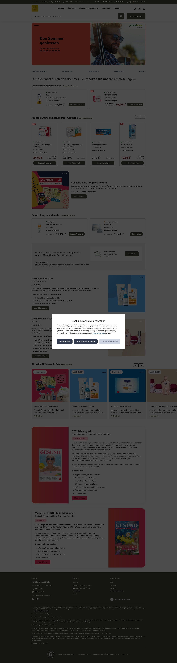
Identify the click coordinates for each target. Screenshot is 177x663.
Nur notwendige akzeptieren (86, 341)
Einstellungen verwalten (110, 341)
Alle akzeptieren (64, 341)
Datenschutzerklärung (99, 333)
